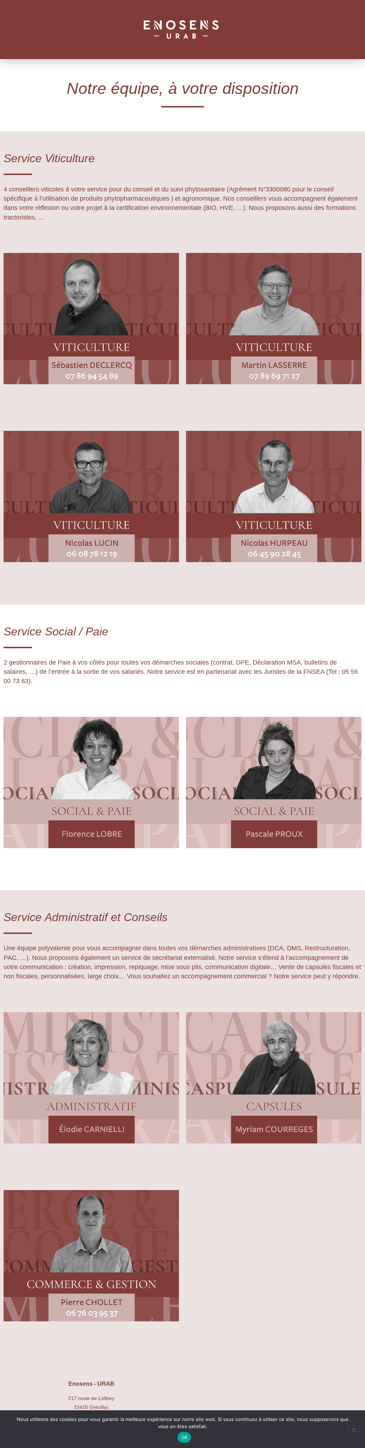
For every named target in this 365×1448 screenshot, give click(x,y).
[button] (84, 29)
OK (184, 1437)
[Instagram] (243, 1394)
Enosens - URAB (91, 1384)
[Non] (354, 1429)
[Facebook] (274, 1394)
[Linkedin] (305, 1394)
